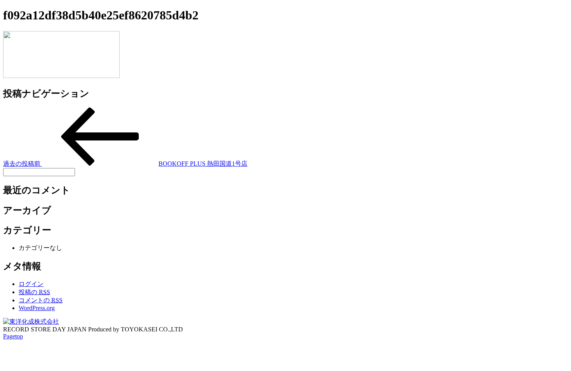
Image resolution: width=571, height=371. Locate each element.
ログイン (31, 284)
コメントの (41, 300)
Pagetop (13, 336)
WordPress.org (37, 308)
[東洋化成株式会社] (31, 321)
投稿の (34, 292)
